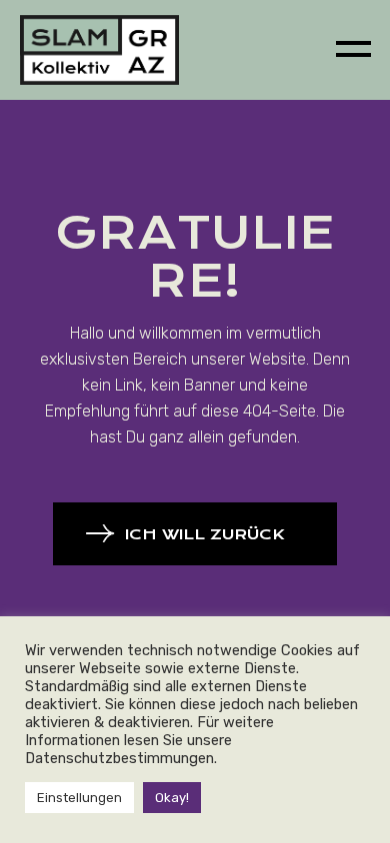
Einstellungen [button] (79, 797)
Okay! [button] (172, 797)
